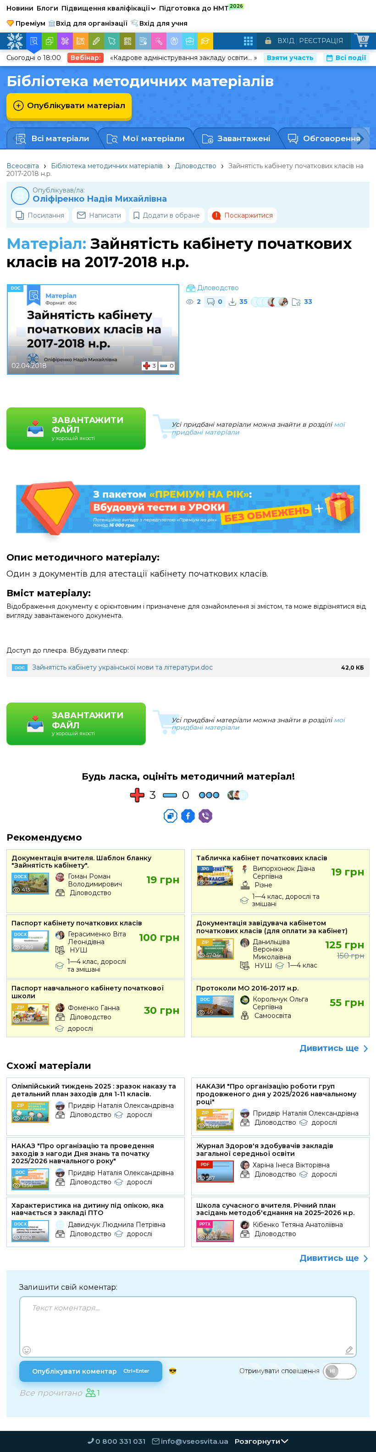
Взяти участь (290, 58)
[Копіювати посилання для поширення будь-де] (170, 816)
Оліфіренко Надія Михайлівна (100, 199)
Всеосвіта (22, 166)
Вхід (285, 41)
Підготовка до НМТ (201, 7)
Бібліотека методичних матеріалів (107, 166)
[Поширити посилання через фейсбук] (188, 816)
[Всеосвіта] (14, 41)
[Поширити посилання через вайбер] (205, 816)
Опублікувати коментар (90, 1371)
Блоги (47, 8)
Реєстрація (321, 41)
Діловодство (195, 166)
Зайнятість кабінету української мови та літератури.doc (122, 667)
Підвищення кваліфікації (108, 8)
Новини (19, 8)
